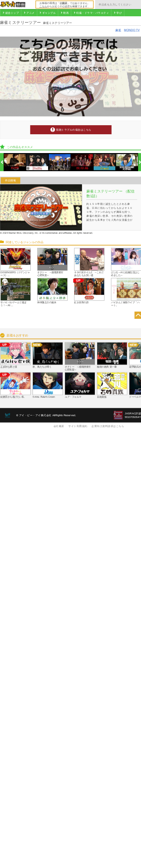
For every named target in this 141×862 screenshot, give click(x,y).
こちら (43, 6)
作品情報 (10, 180)
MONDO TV (132, 29)
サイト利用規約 (77, 425)
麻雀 (118, 29)
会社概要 (59, 425)
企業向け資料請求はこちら (107, 425)
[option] (15, 162)
